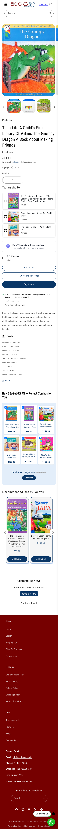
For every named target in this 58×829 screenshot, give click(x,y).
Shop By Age (11, 642)
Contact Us (11, 740)
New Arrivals (11, 656)
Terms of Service (13, 701)
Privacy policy (45, 821)
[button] (6, 4)
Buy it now (29, 284)
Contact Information (15, 675)
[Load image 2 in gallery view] (29, 106)
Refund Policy (12, 688)
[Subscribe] (44, 798)
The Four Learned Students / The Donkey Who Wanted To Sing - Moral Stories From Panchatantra (17, 541)
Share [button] (7, 380)
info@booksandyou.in (22, 757)
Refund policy (33, 821)
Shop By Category (14, 649)
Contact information (45, 826)
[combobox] (29, 13)
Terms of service (14, 826)
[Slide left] (3, 107)
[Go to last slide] (5, 532)
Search (9, 636)
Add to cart (29, 478)
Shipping (16, 162)
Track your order (13, 720)
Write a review (29, 593)
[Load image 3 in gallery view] (44, 106)
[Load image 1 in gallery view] (14, 106)
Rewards (43, 4)
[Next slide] (53, 532)
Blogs (8, 733)
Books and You (18, 822)
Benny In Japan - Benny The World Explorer (41, 537)
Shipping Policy (13, 695)
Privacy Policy (12, 681)
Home (8, 629)
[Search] (50, 13)
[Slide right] (54, 107)
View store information (15, 305)
